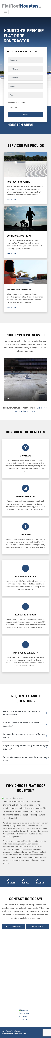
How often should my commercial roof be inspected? (21, 724)
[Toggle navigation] (5, 11)
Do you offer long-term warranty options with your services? (25, 747)
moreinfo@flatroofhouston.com (14, 1034)
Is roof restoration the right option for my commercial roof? (21, 713)
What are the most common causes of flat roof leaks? (24, 736)
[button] (11, 199)
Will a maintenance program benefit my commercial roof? (26, 758)
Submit (25, 114)
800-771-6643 (15, 926)
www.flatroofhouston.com (11, 1031)
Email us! (39, 926)
